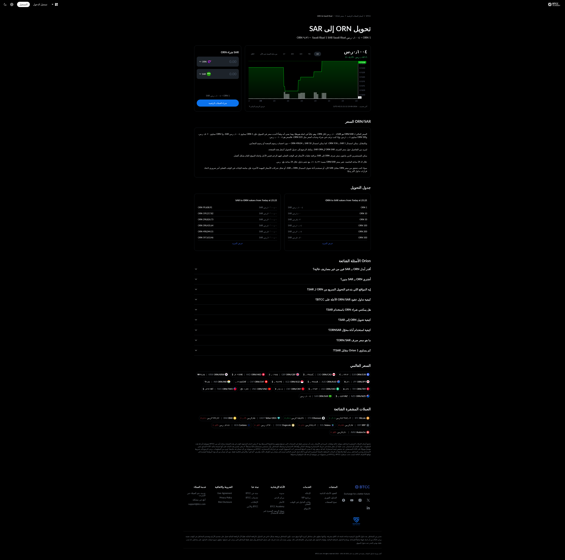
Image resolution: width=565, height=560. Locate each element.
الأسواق (307, 508)
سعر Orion (339, 16)
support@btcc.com (197, 504)
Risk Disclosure (225, 502)
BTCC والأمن (252, 506)
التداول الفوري (330, 497)
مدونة (281, 493)
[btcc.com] (554, 4)
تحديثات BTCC (252, 497)
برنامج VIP (306, 497)
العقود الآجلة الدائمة (328, 493)
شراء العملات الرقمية (218, 103)
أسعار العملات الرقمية (355, 16)
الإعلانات (254, 502)
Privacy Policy (226, 497)
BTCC (368, 16)
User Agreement (224, 493)
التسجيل (23, 4)
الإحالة (308, 493)
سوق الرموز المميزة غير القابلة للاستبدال (273, 512)
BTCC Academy (277, 506)
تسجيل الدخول (40, 4)
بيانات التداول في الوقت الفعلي (300, 503)
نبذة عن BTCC (252, 493)
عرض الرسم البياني (257, 106)
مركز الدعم (279, 497)
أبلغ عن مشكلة (199, 499)
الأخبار (281, 502)
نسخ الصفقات (331, 502)
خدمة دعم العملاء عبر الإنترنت (196, 494)
